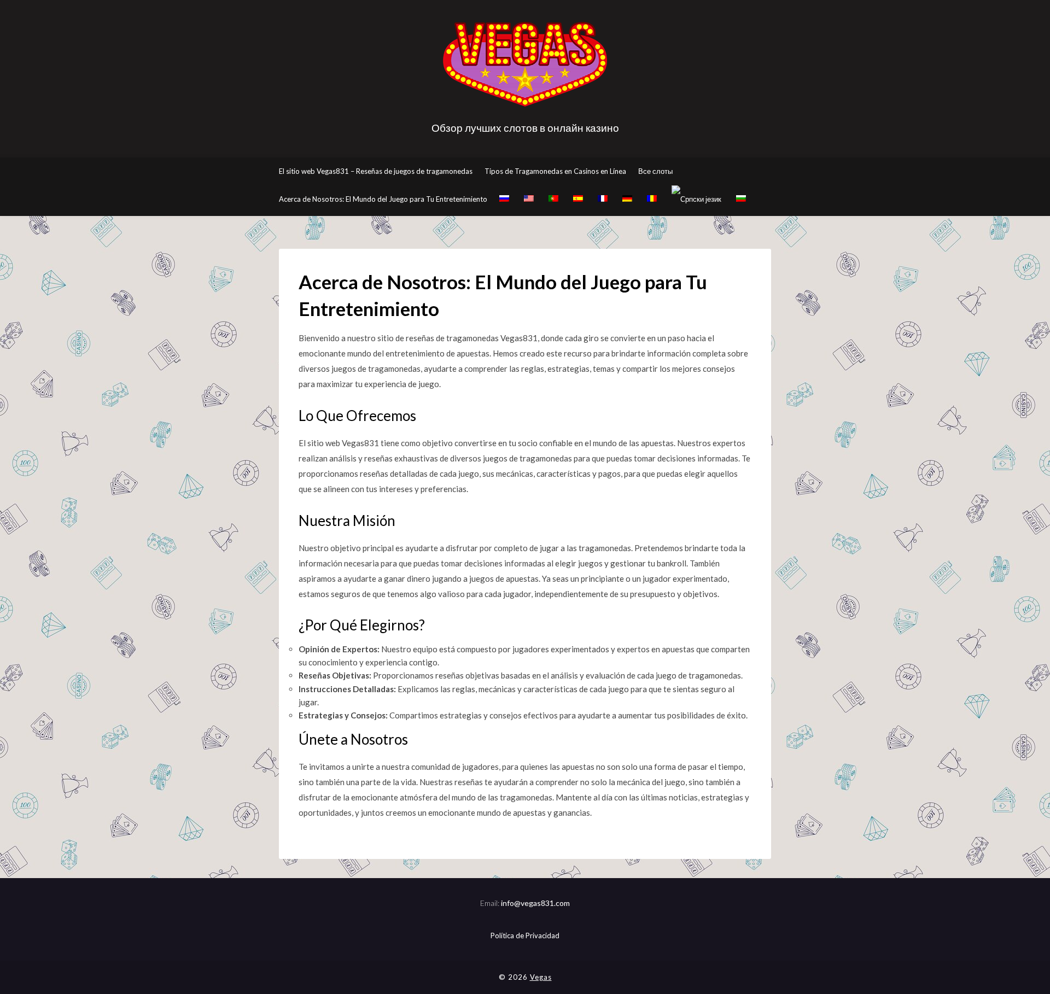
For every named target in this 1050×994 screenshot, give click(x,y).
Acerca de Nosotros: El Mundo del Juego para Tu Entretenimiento (383, 199)
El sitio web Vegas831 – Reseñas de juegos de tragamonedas (375, 171)
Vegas (541, 977)
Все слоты (655, 171)
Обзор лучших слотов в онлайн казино (525, 127)
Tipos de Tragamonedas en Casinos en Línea (555, 171)
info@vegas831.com (535, 903)
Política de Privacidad (525, 935)
